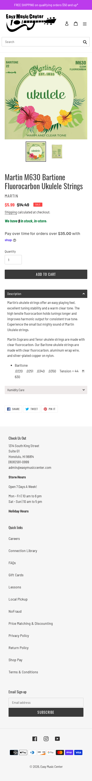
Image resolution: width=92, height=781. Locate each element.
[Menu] (84, 23)
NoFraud (15, 611)
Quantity (10, 251)
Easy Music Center (51, 766)
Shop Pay (15, 659)
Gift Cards (16, 574)
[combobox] (46, 41)
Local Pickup (18, 599)
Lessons (15, 587)
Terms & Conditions (23, 671)
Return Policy (18, 647)
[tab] (46, 294)
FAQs (12, 562)
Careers (14, 538)
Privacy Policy (19, 635)
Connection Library (23, 550)
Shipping (11, 212)
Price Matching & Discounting (31, 623)
